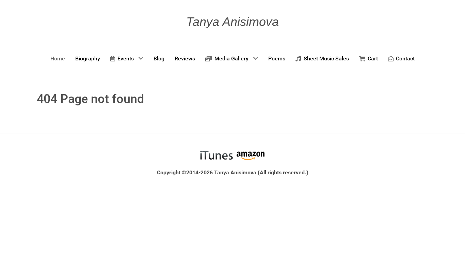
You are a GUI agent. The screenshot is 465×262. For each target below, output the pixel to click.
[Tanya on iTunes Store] (216, 155)
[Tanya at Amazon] (250, 155)
